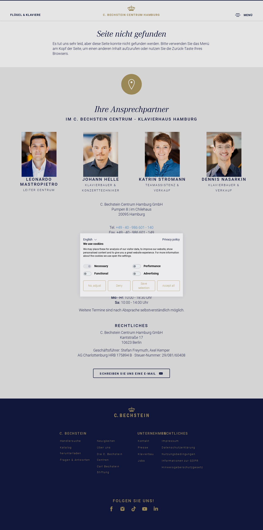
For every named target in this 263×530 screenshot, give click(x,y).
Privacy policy (171, 239)
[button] (90, 239)
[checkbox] (87, 266)
